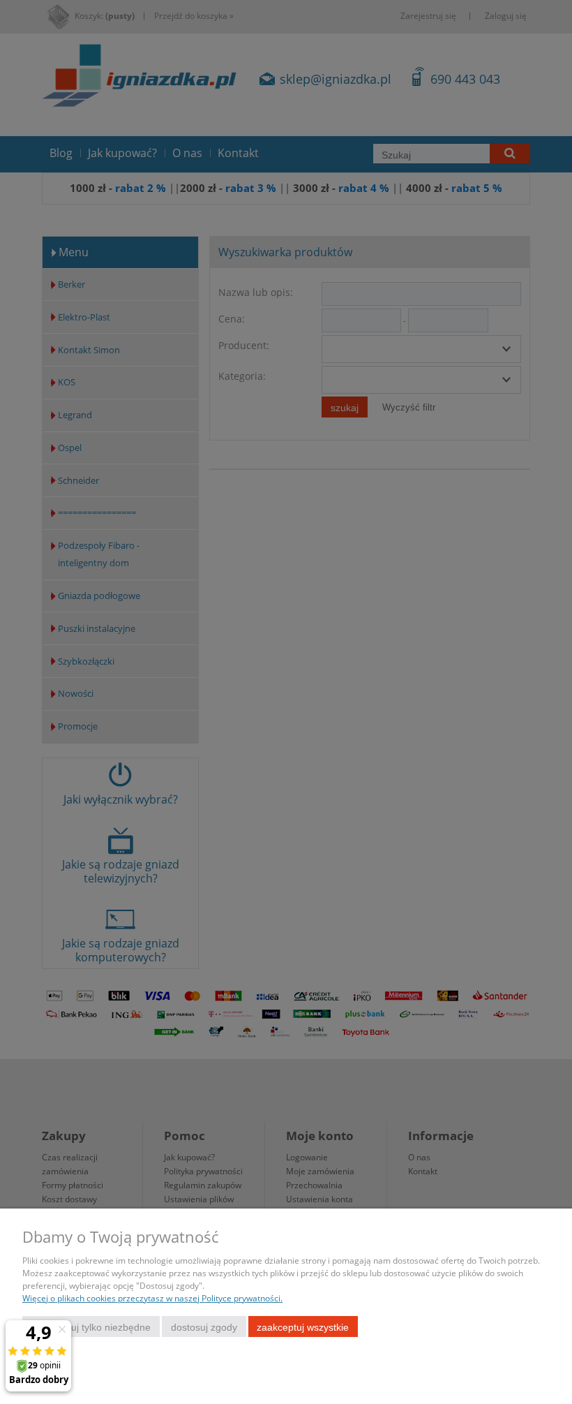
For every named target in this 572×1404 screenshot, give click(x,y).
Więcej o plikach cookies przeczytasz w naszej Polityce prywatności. (152, 1298)
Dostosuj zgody (204, 1327)
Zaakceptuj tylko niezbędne (91, 1327)
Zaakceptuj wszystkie (303, 1327)
